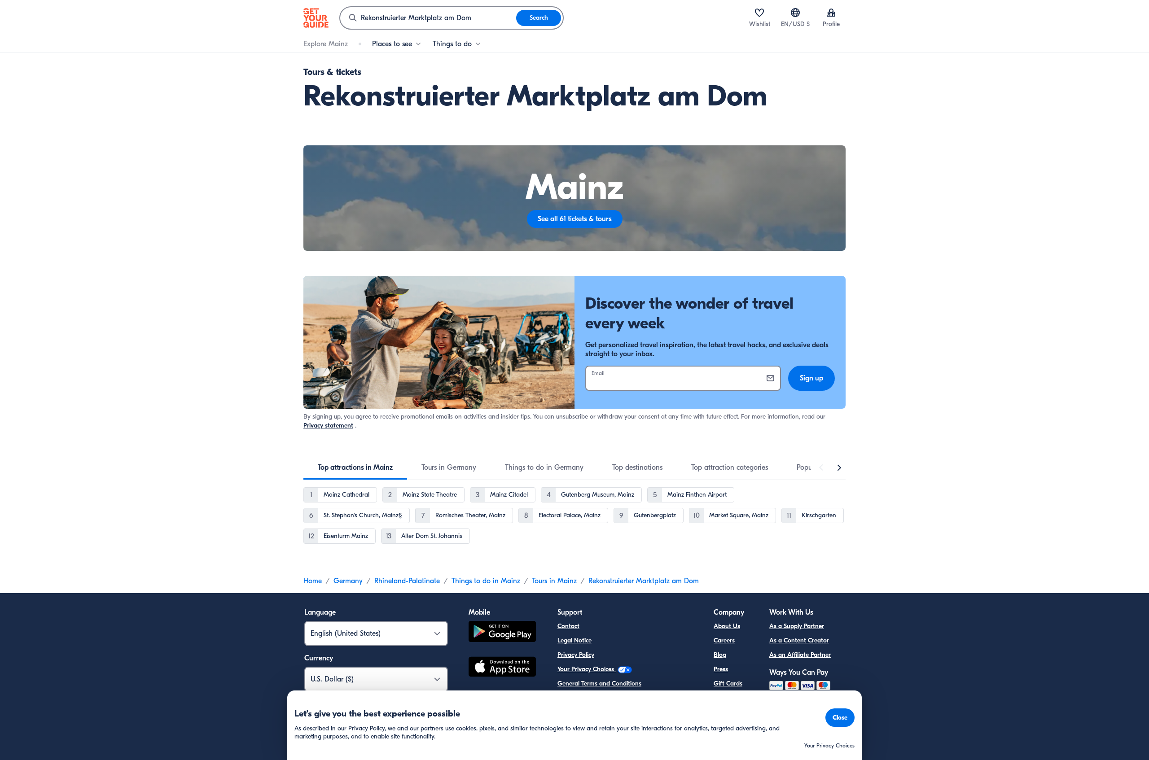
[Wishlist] (759, 12)
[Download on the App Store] (502, 668)
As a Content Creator (799, 640)
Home (312, 581)
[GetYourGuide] (316, 18)
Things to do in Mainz (486, 581)
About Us (727, 626)
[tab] (355, 467)
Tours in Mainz (554, 581)
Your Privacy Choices (586, 669)
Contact (568, 626)
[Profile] (831, 12)
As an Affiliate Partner (800, 655)
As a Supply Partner (796, 626)
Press (721, 669)
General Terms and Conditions (599, 683)
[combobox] (428, 18)
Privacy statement (328, 425)
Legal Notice (574, 640)
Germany (348, 581)
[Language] (795, 12)
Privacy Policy (575, 655)
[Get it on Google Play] (502, 633)
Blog (720, 655)
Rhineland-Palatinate (407, 581)
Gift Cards (728, 683)
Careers (724, 640)
